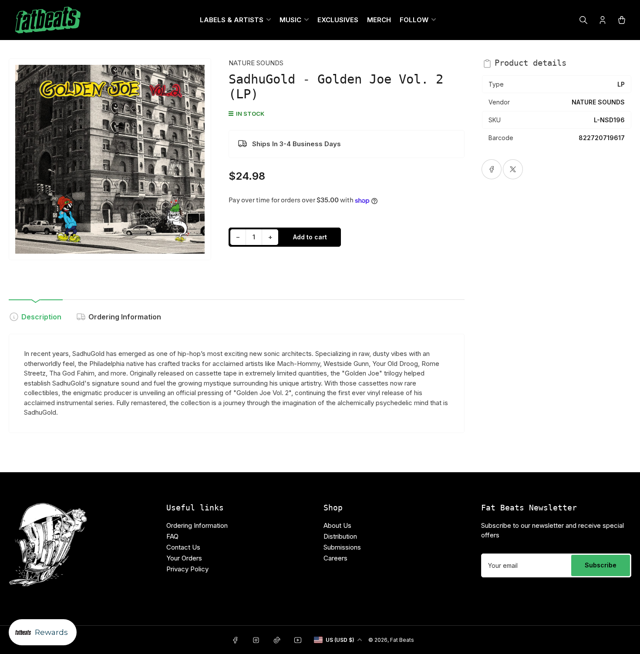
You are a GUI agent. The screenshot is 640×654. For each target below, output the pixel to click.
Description (41, 316)
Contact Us (183, 547)
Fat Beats (402, 640)
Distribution (340, 536)
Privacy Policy (187, 569)
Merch (379, 20)
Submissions (342, 547)
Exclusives (337, 20)
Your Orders (184, 558)
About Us (337, 525)
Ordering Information (124, 316)
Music (290, 20)
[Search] (583, 20)
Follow (414, 20)
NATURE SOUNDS (256, 63)
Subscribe (600, 565)
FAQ (172, 536)
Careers (335, 558)
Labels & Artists (231, 20)
